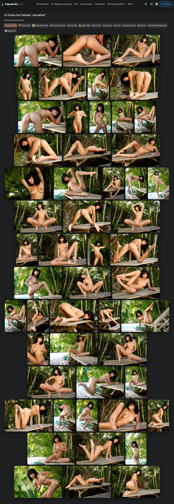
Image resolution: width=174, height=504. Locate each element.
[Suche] (146, 4)
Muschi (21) (72, 25)
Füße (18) (86, 25)
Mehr (130, 4)
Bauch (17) (96, 25)
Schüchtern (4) (129, 25)
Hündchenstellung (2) (157, 25)
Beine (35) (25, 25)
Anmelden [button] (166, 4)
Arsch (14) (107, 25)
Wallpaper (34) (41, 25)
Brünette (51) (11, 25)
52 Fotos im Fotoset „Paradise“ (25, 15)
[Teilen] (151, 4)
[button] (156, 4)
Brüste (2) (141, 25)
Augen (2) (12, 30)
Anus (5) (117, 25)
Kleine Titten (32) (57, 25)
